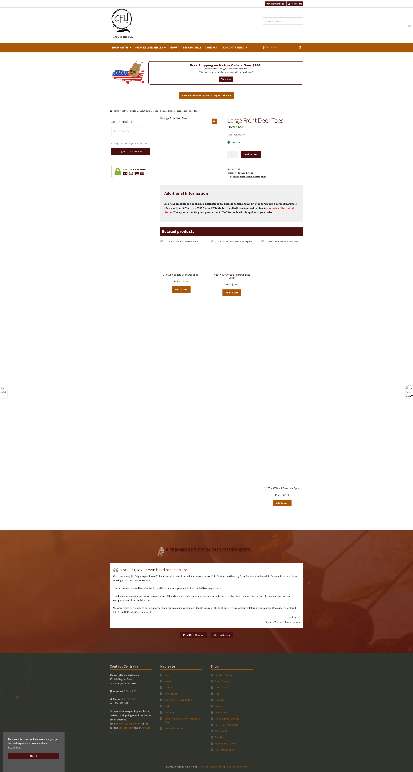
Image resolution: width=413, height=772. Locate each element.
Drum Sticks (221, 687)
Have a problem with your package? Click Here (206, 95)
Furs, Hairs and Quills (226, 724)
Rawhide (219, 699)
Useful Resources (173, 728)
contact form (125, 727)
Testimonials (192, 47)
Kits (217, 693)
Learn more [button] (14, 747)
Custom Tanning (233, 47)
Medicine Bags (223, 731)
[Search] (409, 26)
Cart (166, 706)
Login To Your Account (130, 151)
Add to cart (250, 154)
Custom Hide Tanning (227, 718)
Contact (211, 47)
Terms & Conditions (236, 766)
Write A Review (222, 635)
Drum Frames (222, 681)
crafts (236, 176)
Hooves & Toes (167, 110)
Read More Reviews (193, 635)
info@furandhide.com (129, 723)
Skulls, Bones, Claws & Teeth (144, 110)
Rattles (219, 737)
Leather (219, 706)
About (174, 47)
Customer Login (276, 3)
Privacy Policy (216, 766)
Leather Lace (222, 712)
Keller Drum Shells (225, 749)
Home (116, 110)
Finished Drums (223, 675)
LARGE (256, 176)
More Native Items (225, 743)
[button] (214, 121)
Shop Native (120, 47)
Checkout (169, 712)
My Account (296, 3)
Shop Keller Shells (149, 47)
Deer (242, 176)
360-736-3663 (128, 699)
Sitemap (202, 766)
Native (125, 110)
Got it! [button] (33, 756)
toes (263, 176)
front (249, 176)
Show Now (226, 79)
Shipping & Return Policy (178, 699)
